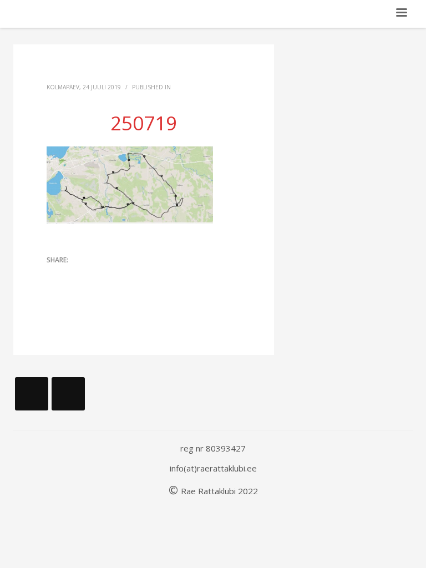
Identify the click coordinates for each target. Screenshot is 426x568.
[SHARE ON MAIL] (55, 291)
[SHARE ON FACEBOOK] (74, 275)
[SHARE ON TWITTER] (55, 276)
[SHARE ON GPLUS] (93, 275)
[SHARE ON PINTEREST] (113, 275)
